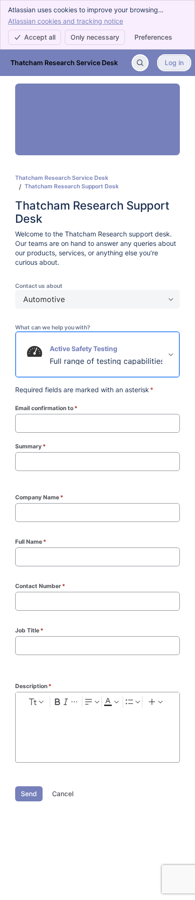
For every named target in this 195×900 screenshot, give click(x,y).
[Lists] (132, 701)
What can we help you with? (52, 327)
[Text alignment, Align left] (92, 701)
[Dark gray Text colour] (111, 701)
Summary (30, 446)
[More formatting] (74, 701)
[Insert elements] (156, 701)
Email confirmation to (46, 408)
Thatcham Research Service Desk (61, 177)
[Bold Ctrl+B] (57, 701)
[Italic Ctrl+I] (65, 701)
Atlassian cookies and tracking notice (65, 21)
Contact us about (38, 285)
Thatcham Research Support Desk (72, 186)
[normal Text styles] (35, 701)
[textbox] (97, 729)
